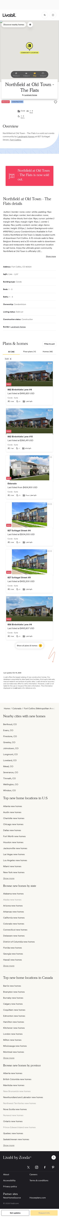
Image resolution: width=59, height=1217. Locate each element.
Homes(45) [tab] (48, 351)
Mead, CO (8, 766)
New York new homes (13, 872)
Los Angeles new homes (15, 860)
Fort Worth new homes (14, 836)
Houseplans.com (38, 1197)
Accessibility (9, 1180)
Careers (33, 1174)
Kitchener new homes (14, 1028)
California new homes (14, 917)
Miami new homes (12, 866)
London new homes (13, 1034)
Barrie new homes (12, 986)
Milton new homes (12, 1040)
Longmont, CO (10, 754)
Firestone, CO (10, 736)
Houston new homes (13, 842)
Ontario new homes (13, 1121)
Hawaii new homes (12, 959)
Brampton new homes (14, 992)
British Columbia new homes (17, 1079)
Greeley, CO (9, 742)
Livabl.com (17, 688)
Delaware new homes (14, 935)
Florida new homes (12, 947)
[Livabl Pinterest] (53, 1167)
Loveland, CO (10, 760)
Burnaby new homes (13, 998)
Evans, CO (8, 730)
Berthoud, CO (10, 724)
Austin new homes (12, 812)
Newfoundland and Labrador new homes (23, 1097)
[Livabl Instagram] (36, 1167)
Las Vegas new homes (14, 854)
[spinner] (44, 15)
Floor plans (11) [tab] (29, 351)
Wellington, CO (10, 784)
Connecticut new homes (15, 929)
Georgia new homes (13, 953)
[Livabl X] (28, 1167)
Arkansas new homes (13, 911)
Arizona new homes (13, 905)
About (6, 1174)
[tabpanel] (29, 505)
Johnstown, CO (11, 748)
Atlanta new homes (12, 806)
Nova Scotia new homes (15, 1109)
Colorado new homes (13, 923)
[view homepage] (9, 15)
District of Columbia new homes (19, 941)
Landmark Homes (30, 95)
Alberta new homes (12, 1073)
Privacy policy (10, 1186)
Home (7, 708)
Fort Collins (15, 139)
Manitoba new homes (13, 1085)
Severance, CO (10, 772)
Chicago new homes (13, 824)
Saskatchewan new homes (16, 1139)
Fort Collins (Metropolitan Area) (39, 708)
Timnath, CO (9, 778)
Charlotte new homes (13, 818)
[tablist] (29, 352)
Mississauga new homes (15, 1046)
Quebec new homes (13, 1133)
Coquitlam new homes (14, 1010)
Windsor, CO (9, 790)
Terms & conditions (39, 1180)
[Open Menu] (53, 15)
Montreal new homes (13, 1052)
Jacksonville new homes (15, 848)
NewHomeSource (12, 1197)
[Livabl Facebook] (45, 1167)
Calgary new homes (13, 1004)
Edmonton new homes (14, 1016)
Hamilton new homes (13, 1022)
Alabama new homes (13, 893)
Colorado (16, 708)
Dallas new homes (12, 830)
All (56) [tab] (11, 352)
